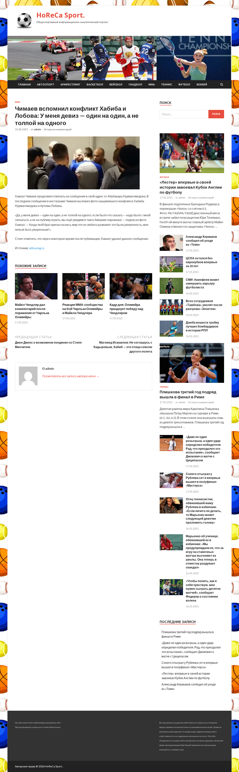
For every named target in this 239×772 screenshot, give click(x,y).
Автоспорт (45, 84)
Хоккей (201, 84)
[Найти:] (192, 114)
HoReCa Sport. (60, 15)
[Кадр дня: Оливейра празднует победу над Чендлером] (131, 300)
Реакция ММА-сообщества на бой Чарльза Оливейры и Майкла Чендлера (82, 309)
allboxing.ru (36, 248)
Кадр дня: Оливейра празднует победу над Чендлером (126, 309)
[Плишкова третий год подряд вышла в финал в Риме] (192, 383)
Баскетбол (95, 84)
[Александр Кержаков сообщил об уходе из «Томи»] (171, 249)
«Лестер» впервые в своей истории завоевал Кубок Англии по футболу (191, 187)
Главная (24, 84)
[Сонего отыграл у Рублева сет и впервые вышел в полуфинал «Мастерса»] (171, 487)
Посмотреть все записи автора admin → (70, 376)
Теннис (166, 84)
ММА (151, 84)
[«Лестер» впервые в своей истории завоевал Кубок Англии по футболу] (192, 174)
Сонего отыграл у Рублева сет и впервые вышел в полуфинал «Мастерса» (203, 479)
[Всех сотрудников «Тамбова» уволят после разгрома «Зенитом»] (171, 314)
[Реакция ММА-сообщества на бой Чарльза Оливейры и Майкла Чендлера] (83, 300)
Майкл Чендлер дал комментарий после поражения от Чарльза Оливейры (32, 311)
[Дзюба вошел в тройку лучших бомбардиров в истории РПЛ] (171, 335)
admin (37, 129)
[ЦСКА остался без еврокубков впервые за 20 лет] (171, 271)
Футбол (184, 84)
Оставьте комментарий (58, 129)
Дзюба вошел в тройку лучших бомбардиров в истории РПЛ (202, 326)
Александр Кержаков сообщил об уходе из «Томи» (201, 240)
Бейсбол (115, 84)
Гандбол (135, 84)
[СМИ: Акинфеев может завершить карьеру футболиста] (171, 292)
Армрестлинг (70, 84)
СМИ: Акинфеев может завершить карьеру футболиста (202, 283)
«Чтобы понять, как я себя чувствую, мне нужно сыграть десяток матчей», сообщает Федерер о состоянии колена (203, 590)
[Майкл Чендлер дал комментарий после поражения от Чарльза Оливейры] (36, 300)
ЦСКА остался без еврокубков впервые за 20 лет (201, 262)
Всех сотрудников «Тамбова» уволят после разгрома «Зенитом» (204, 304)
